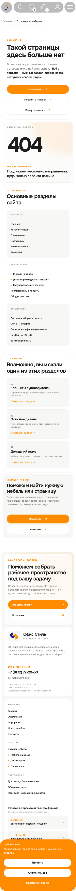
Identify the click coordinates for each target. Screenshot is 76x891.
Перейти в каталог (38, 100)
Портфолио (17, 241)
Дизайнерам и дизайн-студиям (31, 279)
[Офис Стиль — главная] (14, 636)
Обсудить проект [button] (38, 604)
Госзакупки (17, 766)
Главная (7, 21)
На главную (38, 89)
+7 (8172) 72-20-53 (21, 335)
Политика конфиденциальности (29, 329)
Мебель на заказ (23, 274)
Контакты (16, 252)
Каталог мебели (20, 229)
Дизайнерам (18, 760)
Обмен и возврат (20, 323)
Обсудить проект (20, 296)
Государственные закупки (28, 285)
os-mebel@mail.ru (21, 340)
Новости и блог (19, 246)
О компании (18, 235)
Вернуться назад (38, 110)
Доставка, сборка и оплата (26, 318)
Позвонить (38, 519)
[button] (70, 7)
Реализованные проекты (25, 290)
